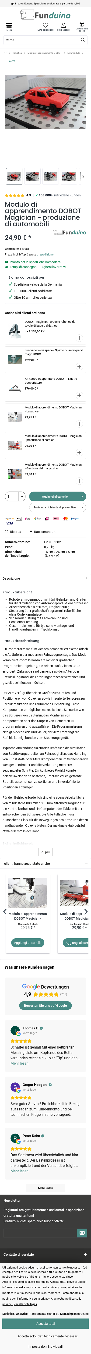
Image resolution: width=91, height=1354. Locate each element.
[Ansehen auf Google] (15, 1030)
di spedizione (45, 254)
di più (46, 852)
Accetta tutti (45, 1324)
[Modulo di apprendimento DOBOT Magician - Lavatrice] (27, 893)
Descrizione (11, 578)
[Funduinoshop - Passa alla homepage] (45, 14)
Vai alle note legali (25, 1304)
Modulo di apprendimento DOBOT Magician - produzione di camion (53, 438)
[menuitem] (82, 27)
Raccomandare (44, 532)
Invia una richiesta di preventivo (55, 507)
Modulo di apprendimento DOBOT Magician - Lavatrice (28, 916)
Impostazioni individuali (45, 1346)
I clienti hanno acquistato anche (26, 863)
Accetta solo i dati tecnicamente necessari (48, 1336)
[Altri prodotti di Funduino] (69, 233)
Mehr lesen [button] (19, 1063)
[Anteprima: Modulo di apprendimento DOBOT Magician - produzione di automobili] (14, 176)
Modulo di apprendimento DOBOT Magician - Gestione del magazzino (53, 466)
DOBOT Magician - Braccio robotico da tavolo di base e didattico (50, 323)
